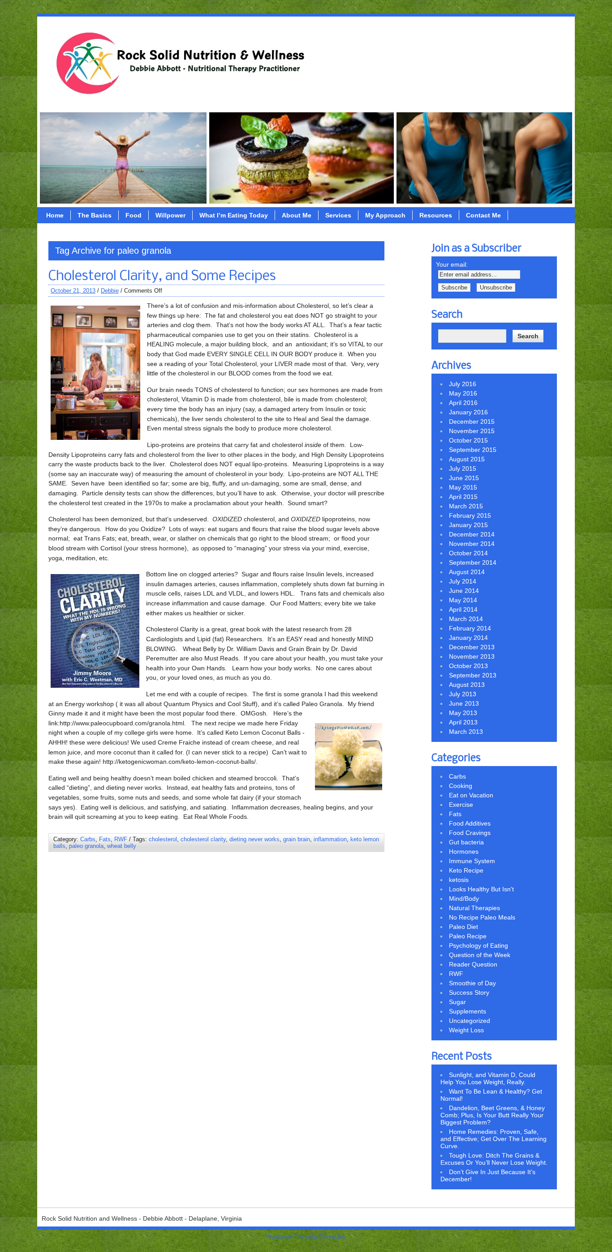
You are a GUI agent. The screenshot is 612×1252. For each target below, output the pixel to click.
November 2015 (472, 430)
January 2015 (468, 524)
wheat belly (121, 846)
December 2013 (472, 647)
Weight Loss (466, 1030)
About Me (296, 215)
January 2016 (468, 412)
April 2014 (463, 609)
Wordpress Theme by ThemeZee (306, 1236)
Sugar (457, 1001)
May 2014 (463, 600)
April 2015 (463, 496)
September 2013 (472, 675)
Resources (435, 215)
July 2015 (462, 468)
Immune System (472, 860)
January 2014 (468, 637)
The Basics (95, 215)
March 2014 (466, 618)
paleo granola (86, 846)
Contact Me (483, 215)
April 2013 (463, 722)
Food (133, 215)
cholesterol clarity (203, 839)
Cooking (460, 785)
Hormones (463, 851)
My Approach (385, 215)
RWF (120, 839)
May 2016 (463, 393)
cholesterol (163, 839)
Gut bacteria (466, 842)
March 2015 (466, 506)
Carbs (87, 839)
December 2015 (472, 421)
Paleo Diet (463, 926)
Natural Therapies (474, 907)
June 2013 (464, 703)
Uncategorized (469, 1020)
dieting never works (254, 839)
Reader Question (473, 964)
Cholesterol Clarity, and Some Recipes (162, 276)
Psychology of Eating (478, 945)
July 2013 (462, 694)
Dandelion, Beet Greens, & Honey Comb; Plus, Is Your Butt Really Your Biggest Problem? (492, 1115)
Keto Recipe (466, 870)
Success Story (469, 992)
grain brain (296, 839)
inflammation (330, 839)
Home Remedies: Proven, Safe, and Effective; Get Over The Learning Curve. (493, 1139)
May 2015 (463, 487)
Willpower (170, 215)
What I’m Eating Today (233, 215)
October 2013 (468, 665)
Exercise (461, 804)
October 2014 (468, 553)
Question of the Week (479, 954)
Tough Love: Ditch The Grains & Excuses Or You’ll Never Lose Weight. (493, 1159)
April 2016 (463, 402)
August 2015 (467, 459)
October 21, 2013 (73, 290)
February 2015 (470, 515)
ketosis (459, 879)
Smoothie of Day (472, 983)
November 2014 (472, 543)
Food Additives (470, 823)
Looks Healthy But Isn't (481, 889)
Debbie (110, 290)
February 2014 (470, 628)
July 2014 (462, 581)
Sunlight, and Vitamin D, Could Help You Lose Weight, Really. (487, 1078)
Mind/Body (464, 898)
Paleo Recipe (468, 936)
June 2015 (464, 477)
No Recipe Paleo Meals (482, 917)
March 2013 (466, 731)
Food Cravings (470, 832)
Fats (105, 839)
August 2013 (467, 684)
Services (338, 215)
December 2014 (472, 534)
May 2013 (463, 712)
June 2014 (464, 590)
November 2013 (472, 656)
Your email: (452, 264)
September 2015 (472, 449)
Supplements (467, 1011)
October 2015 (468, 440)
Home (55, 215)
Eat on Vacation (471, 795)
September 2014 (472, 562)
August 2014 (467, 571)
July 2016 (462, 384)
